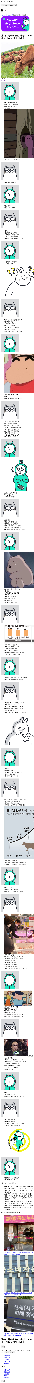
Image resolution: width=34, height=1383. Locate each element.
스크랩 (3, 80)
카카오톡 (7, 1361)
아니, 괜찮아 (4, 5)
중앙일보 (7, 1355)
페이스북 (7, 1357)
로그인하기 (13, 5)
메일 (5, 1375)
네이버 (6, 1363)
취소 (2, 1381)
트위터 (6, 1359)
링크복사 (7, 1377)
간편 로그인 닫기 (9, 1352)
